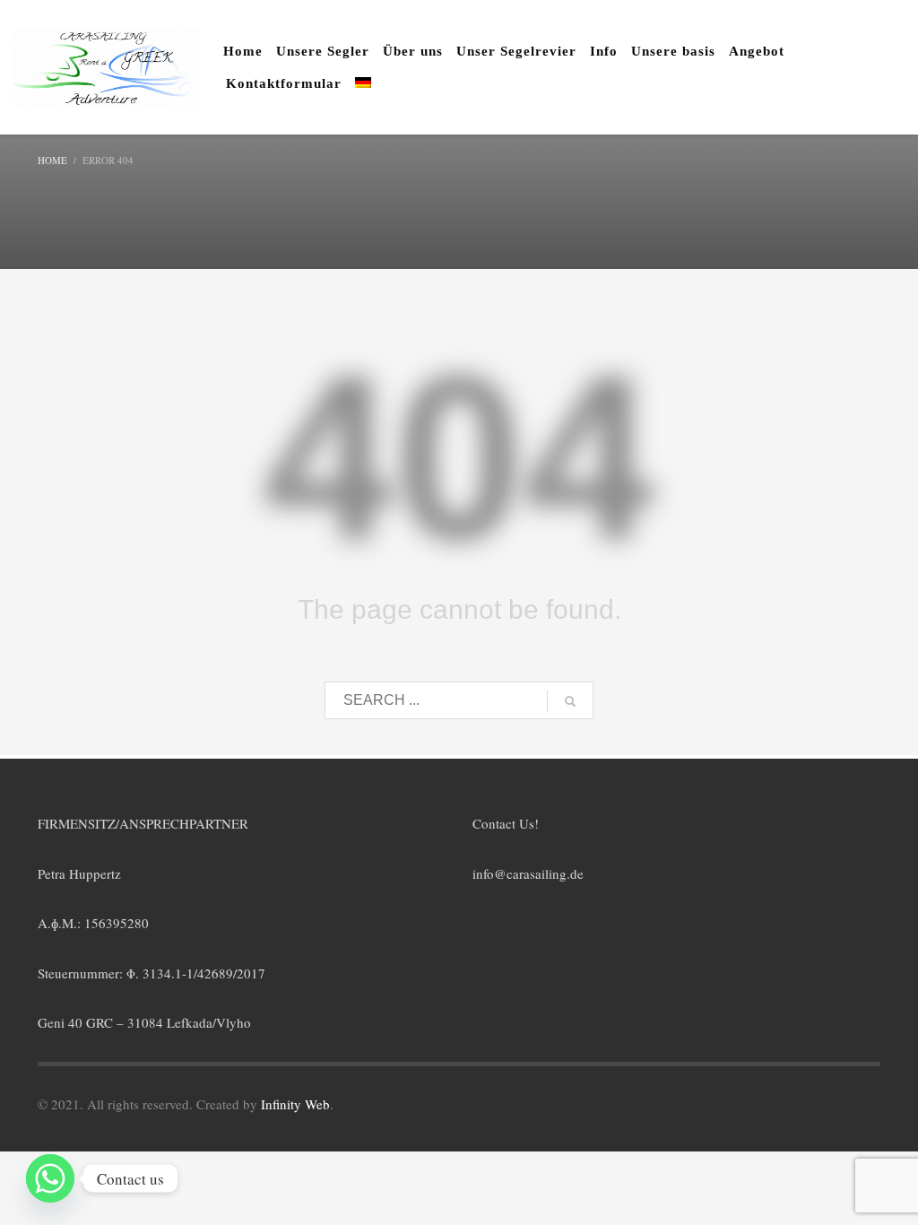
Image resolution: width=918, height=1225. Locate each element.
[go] (570, 701)
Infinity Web (295, 1104)
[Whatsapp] (50, 1178)
